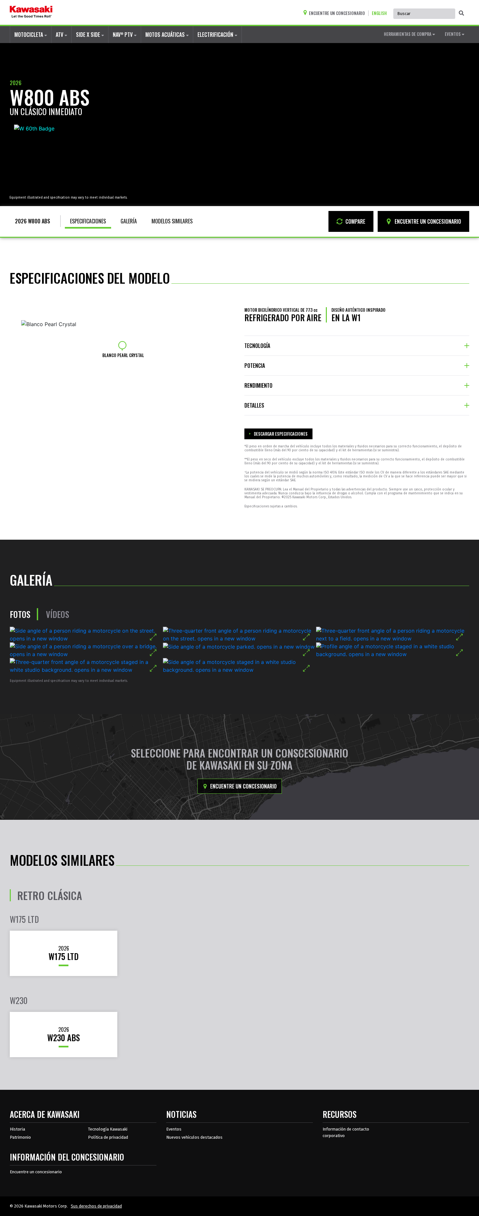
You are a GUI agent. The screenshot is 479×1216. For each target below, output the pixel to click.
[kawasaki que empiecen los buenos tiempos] (31, 12)
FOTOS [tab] (20, 614)
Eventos (173, 1129)
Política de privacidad (108, 1137)
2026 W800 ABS (32, 221)
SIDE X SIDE (88, 34)
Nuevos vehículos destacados (194, 1137)
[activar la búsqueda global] (461, 13)
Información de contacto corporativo (346, 1132)
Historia (17, 1129)
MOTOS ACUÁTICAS (165, 34)
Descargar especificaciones (281, 433)
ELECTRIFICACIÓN (216, 34)
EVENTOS (453, 34)
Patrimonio (20, 1137)
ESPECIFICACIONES (88, 221)
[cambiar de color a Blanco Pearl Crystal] (122, 345)
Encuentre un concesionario (243, 786)
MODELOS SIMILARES (172, 221)
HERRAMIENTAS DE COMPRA (408, 34)
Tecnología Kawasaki (107, 1129)
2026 (16, 83)
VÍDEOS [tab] (57, 614)
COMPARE (354, 221)
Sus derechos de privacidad (96, 1206)
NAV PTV (123, 34)
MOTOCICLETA (29, 34)
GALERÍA (129, 221)
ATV (60, 34)
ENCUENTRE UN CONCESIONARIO (427, 221)
